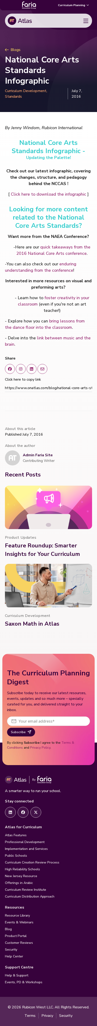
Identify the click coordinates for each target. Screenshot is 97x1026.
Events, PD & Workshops (23, 982)
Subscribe (18, 732)
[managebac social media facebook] (10, 369)
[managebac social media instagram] (21, 369)
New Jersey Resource (21, 876)
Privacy (47, 1015)
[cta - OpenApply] (10, 812)
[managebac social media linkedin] (31, 369)
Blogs (15, 49)
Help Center (14, 956)
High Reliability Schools (22, 869)
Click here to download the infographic (48, 194)
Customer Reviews (19, 943)
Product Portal (16, 936)
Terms (30, 1015)
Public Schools (16, 855)
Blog (8, 929)
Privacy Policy (40, 747)
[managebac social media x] (42, 369)
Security (11, 949)
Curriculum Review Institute (25, 889)
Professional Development (24, 842)
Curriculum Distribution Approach (29, 896)
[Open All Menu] (85, 20)
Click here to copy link (23, 379)
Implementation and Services (26, 849)
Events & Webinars (19, 922)
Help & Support (16, 975)
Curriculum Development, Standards (26, 93)
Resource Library (17, 915)
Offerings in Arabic (19, 883)
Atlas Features (16, 835)
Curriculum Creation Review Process (32, 862)
